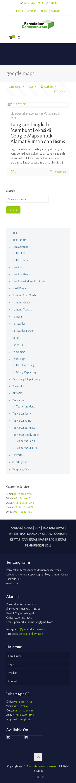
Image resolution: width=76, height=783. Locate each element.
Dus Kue (20, 253)
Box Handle (19, 239)
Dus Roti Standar (22, 274)
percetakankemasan (31, 633)
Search (13, 209)
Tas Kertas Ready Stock (25, 434)
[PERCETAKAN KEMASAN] (38, 23)
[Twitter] (38, 777)
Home (20, 10)
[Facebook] (33, 777)
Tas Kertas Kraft (21, 420)
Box (14, 232)
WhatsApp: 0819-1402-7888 (40, 3)
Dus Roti (17, 267)
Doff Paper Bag (25, 365)
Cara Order (14, 656)
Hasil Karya (19, 288)
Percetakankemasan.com (43, 766)
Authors (48, 86)
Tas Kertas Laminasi (24, 427)
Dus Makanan (20, 246)
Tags (30, 86)
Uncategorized (20, 462)
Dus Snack (22, 260)
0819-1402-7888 (24, 507)
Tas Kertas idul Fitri (27, 447)
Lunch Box (18, 344)
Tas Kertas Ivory (21, 413)
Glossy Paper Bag (26, 372)
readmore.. (12, 583)
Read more (60, 171)
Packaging (18, 351)
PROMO (17, 393)
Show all (62, 91)
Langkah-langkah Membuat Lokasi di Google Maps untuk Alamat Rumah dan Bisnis (38, 133)
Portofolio (18, 386)
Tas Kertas (18, 400)
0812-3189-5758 (23, 493)
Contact (55, 10)
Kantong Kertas (21, 302)
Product (43, 10)
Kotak (15, 337)
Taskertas (18, 455)
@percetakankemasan (33, 629)
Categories (15, 86)
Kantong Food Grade (24, 295)
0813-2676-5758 (24, 502)
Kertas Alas (18, 323)
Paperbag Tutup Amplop (26, 379)
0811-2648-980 (23, 511)
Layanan (32, 10)
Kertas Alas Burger (23, 330)
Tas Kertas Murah (26, 406)
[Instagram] (43, 777)
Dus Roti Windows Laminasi (28, 281)
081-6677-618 (22, 498)
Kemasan (17, 316)
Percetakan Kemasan (27, 113)
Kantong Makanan (23, 309)
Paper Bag (18, 358)
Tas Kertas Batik (25, 440)
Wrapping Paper (21, 469)
